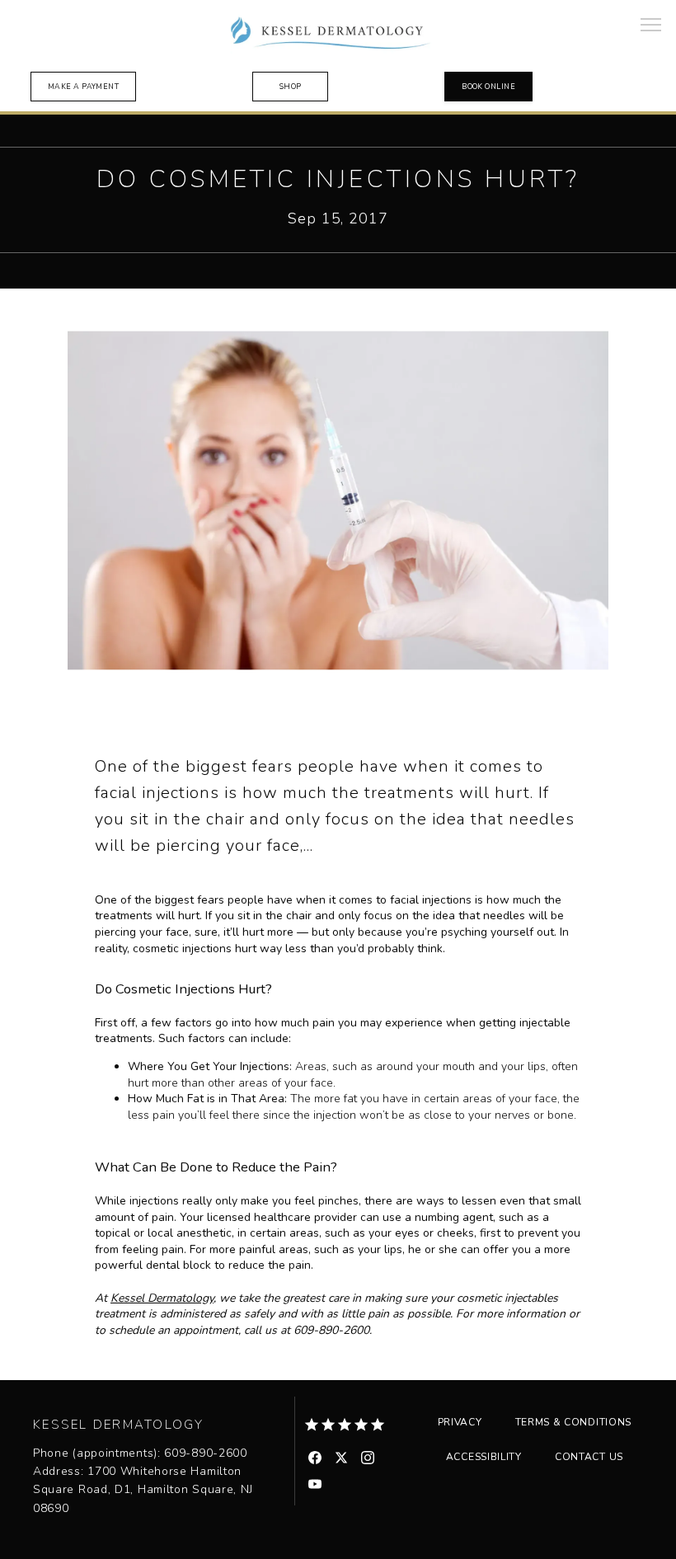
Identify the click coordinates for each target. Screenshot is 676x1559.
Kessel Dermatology (162, 1298)
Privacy (460, 1422)
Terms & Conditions (573, 1422)
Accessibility (484, 1456)
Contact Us (589, 1456)
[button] (651, 26)
